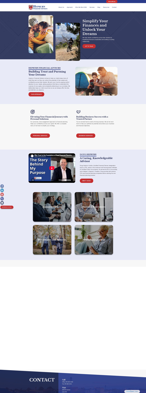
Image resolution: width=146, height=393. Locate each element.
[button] (61, 7)
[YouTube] (2, 194)
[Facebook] (2, 186)
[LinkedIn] (2, 190)
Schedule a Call (7, 207)
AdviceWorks (111, 1)
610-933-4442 (69, 381)
